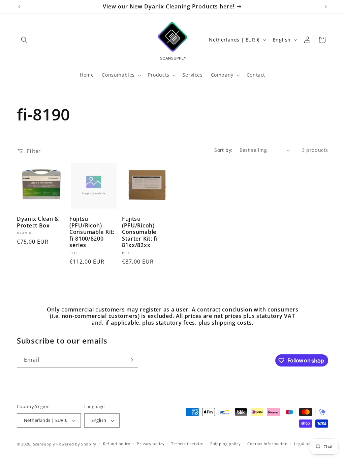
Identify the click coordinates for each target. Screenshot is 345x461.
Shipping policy (225, 443)
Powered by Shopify (76, 443)
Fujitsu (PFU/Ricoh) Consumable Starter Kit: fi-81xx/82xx (141, 232)
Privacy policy (150, 443)
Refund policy (116, 443)
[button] (24, 39)
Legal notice (306, 443)
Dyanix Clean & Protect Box (38, 222)
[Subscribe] (130, 360)
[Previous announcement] (19, 6)
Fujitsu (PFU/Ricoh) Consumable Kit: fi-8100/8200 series (92, 232)
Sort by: (223, 150)
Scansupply (44, 443)
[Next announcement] (325, 6)
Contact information (267, 443)
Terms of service (187, 443)
